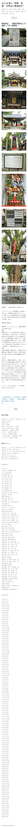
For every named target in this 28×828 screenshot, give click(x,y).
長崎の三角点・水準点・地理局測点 (10, 531)
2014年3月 (4, 666)
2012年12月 (4, 694)
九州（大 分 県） (5, 479)
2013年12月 (4, 671)
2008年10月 (4, 787)
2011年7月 (4, 725)
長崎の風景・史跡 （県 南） (8, 576)
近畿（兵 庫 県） (5, 526)
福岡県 (22, 385)
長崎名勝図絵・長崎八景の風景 (9, 578)
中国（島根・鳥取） (6, 476)
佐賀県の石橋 (5, 496)
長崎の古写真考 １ (6, 533)
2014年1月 (4, 669)
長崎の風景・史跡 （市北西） (8, 570)
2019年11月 (4, 601)
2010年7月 (4, 748)
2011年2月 (4, 735)
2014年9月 (4, 655)
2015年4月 (4, 642)
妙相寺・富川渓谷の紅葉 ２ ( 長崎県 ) (10, 426)
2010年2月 (4, 757)
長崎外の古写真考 (6, 580)
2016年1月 (4, 625)
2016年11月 (4, 606)
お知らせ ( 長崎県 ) (6, 424)
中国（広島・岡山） (6, 477)
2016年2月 (4, 623)
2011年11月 (4, 718)
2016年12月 (4, 604)
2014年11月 (4, 651)
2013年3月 (4, 688)
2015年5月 (4, 640)
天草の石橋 (4, 504)
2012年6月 (4, 705)
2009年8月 (4, 768)
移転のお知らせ (5, 422)
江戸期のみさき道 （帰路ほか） (9, 517)
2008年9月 (4, 788)
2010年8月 (4, 746)
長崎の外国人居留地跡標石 (8, 539)
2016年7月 (4, 614)
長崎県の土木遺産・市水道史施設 (9, 585)
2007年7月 (4, 814)
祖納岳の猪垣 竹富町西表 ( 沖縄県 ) (10, 430)
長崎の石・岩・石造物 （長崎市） (9, 561)
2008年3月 (4, 800)
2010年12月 (4, 738)
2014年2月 (4, 668)
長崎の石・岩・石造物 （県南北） (9, 559)
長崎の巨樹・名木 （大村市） (8, 544)
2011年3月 (4, 733)
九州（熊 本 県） (5, 485)
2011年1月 (4, 736)
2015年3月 (4, 643)
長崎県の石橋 (5, 587)
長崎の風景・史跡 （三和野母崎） (9, 567)
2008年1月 (4, 803)
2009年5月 (4, 774)
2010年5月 (4, 751)
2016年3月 (4, 621)
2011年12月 (4, 716)
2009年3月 (4, 777)
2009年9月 (4, 766)
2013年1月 (4, 692)
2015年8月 (4, 634)
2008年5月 (4, 796)
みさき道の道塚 (5, 474)
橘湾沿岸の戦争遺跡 (6, 511)
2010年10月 (4, 742)
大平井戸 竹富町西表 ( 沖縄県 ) (9, 432)
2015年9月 (4, 632)
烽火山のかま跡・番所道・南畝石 (9, 522)
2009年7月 (4, 770)
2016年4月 (4, 619)
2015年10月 (4, 630)
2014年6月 (4, 660)
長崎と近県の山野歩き (7, 528)
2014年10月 (4, 653)
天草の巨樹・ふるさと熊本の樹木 (9, 502)
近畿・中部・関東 (6, 524)
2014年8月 (4, 656)
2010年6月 (4, 749)
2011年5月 (4, 729)
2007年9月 (4, 811)
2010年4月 (4, 753)
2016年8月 (4, 612)
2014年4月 (4, 664)
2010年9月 (4, 744)
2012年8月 (4, 701)
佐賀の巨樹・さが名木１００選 (9, 492)
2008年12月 (4, 783)
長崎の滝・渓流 (5, 556)
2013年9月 (4, 677)
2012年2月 (4, 712)
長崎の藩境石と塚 (6, 563)
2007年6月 (4, 816)
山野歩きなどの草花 (6, 509)
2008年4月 (4, 798)
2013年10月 (4, 675)
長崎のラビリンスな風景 (7, 530)
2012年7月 (4, 703)
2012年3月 (4, 710)
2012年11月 (4, 696)
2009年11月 (4, 762)
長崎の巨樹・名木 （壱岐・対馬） (9, 542)
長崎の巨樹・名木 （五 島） (8, 541)
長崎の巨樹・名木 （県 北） (8, 548)
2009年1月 (4, 781)
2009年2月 (4, 779)
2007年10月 (4, 809)
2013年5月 (4, 684)
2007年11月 (4, 807)
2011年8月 (4, 723)
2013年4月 (4, 686)
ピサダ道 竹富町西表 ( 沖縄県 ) (9, 434)
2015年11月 (4, 629)
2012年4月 (4, 708)
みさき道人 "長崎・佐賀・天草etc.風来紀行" (13, 4)
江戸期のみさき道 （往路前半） (9, 518)
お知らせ (4, 468)
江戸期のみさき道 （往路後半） (9, 520)
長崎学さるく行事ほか (7, 582)
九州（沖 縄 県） (5, 483)
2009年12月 (4, 761)
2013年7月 (4, 681)
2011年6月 (4, 727)
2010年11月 (4, 740)
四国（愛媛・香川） (6, 500)
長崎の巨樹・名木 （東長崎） (8, 546)
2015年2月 (4, 645)
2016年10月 (4, 608)
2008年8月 (4, 790)
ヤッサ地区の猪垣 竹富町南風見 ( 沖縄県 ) (12, 435)
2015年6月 (4, 638)
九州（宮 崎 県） (5, 481)
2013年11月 (4, 673)
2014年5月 (4, 662)
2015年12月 (4, 627)
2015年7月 (4, 636)
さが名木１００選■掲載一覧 (8, 470)
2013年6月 (4, 683)
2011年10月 (4, 720)
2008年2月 (4, 801)
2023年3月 (4, 599)
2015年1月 (4, 647)
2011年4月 (4, 731)
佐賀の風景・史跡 (6, 494)
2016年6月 (4, 616)
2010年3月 (4, 755)
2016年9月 (4, 610)
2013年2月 (4, 690)
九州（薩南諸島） (6, 489)
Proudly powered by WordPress (8, 825)
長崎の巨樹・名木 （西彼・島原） (9, 550)
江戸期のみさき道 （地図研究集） (9, 515)
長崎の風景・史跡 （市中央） (8, 569)
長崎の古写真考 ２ (6, 535)
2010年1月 (4, 759)
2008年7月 (4, 792)
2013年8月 (4, 679)
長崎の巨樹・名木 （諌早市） (8, 552)
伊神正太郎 (12, 456)
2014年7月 (4, 658)
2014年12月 (4, 649)
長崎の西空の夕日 (6, 565)
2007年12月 (4, 805)
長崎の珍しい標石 (6, 557)
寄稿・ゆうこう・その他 (7, 507)
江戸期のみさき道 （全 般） (8, 513)
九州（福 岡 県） (12, 385)
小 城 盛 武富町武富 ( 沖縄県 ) (10, 437)
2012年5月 (4, 707)
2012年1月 (4, 714)
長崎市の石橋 (5, 583)
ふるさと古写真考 (6, 472)
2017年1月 (4, 603)
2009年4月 (4, 775)
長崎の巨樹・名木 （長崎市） (8, 554)
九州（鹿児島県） (6, 490)
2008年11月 (4, 785)
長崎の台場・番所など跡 (7, 537)
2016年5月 (4, 617)
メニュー (14, 17)
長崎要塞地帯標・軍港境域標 (8, 589)
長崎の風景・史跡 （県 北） (8, 574)
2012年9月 (4, 699)
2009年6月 (4, 772)
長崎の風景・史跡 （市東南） (8, 572)
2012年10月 (4, 697)
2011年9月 (4, 721)
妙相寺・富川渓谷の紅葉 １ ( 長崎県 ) (10, 428)
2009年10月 (4, 764)
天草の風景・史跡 (6, 505)
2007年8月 (4, 813)
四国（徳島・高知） (6, 498)
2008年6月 (4, 794)
